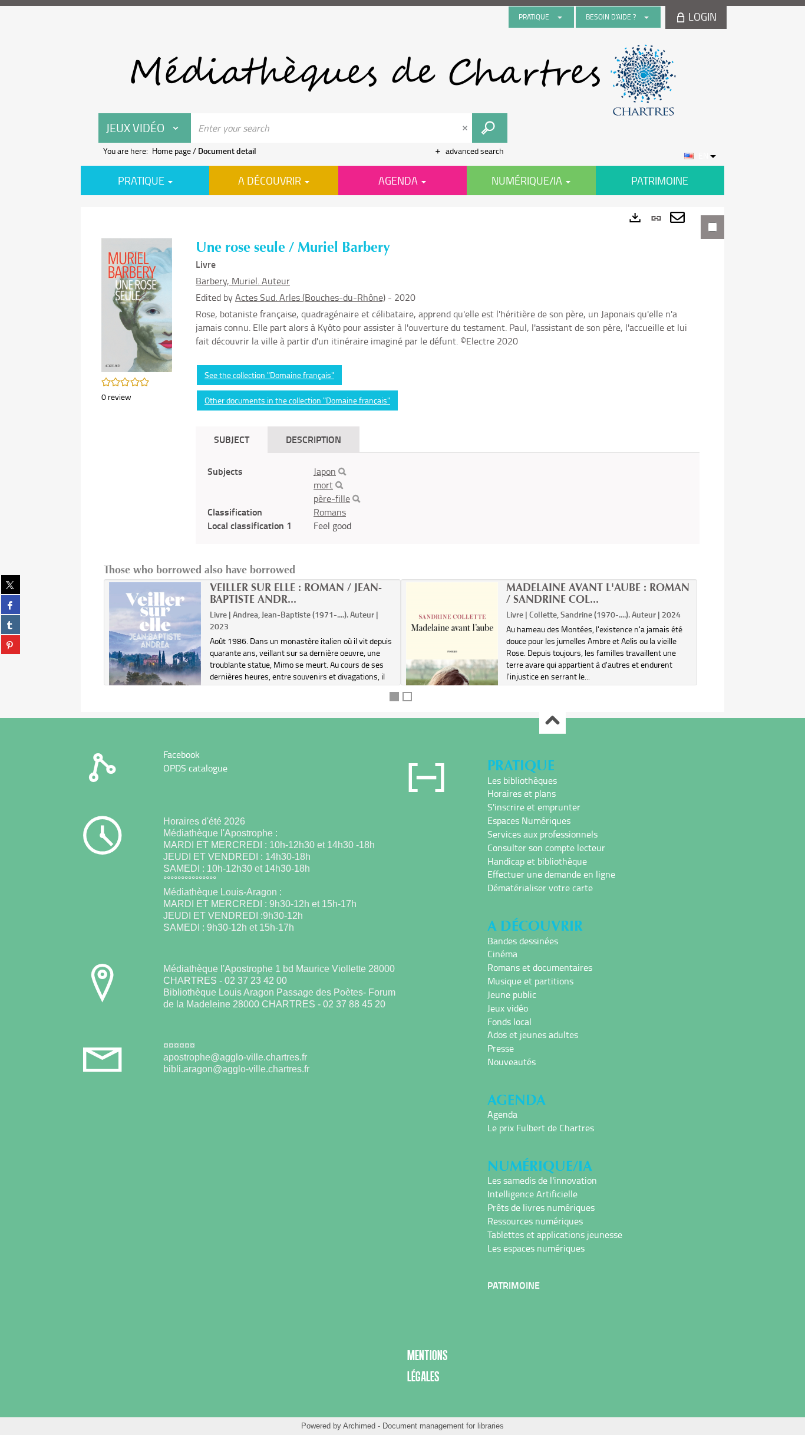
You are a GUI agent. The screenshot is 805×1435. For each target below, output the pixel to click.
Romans (330, 511)
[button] (136, 304)
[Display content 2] (407, 696)
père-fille (332, 498)
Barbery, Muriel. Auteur (243, 280)
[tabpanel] (402, 459)
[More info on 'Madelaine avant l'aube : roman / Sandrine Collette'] (452, 656)
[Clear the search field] (466, 128)
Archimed (359, 1425)
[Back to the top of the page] (552, 721)
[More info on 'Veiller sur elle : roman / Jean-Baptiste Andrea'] (155, 646)
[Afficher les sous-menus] (560, 17)
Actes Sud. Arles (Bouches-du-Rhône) (310, 297)
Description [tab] (313, 439)
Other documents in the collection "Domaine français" (297, 400)
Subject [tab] (231, 439)
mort (323, 484)
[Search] (342, 472)
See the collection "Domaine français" (269, 374)
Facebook (181, 754)
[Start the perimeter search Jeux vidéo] (489, 128)
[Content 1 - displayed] (394, 696)
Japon (325, 471)
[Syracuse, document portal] (402, 80)
